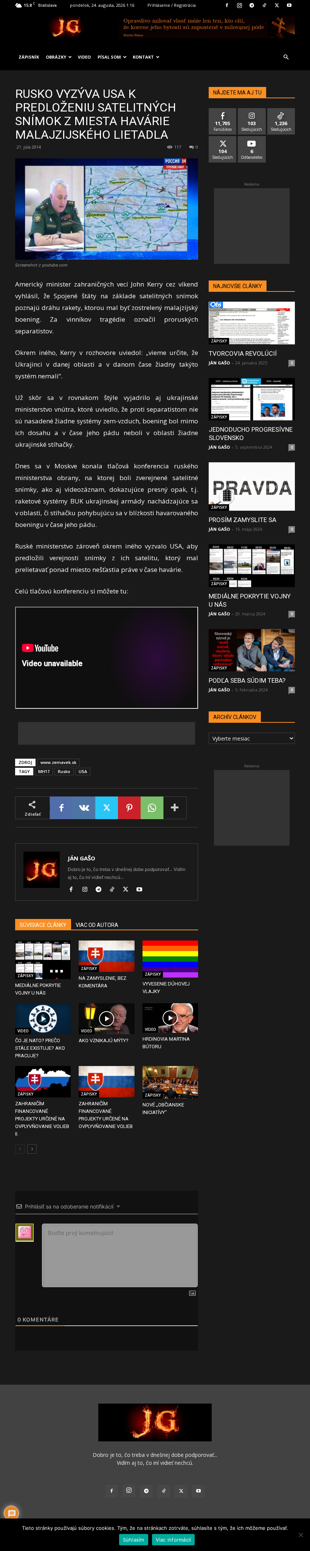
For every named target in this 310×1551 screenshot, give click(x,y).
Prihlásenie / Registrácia (171, 5)
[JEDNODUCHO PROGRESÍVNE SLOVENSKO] (252, 399)
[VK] (84, 807)
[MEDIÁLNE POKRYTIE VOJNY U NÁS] (43, 960)
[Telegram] (251, 5)
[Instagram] (239, 5)
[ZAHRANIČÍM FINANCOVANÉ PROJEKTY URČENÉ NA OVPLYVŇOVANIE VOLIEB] (106, 1081)
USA (83, 771)
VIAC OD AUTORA (97, 925)
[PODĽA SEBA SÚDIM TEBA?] (252, 650)
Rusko (64, 771)
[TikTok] (264, 5)
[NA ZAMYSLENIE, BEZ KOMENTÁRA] (106, 956)
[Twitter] (276, 5)
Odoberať (252, 139)
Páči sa (222, 111)
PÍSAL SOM (109, 57)
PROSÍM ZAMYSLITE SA (242, 520)
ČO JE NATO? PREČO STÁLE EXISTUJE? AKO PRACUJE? (40, 1048)
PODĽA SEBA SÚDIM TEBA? (247, 680)
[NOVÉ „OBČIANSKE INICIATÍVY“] (170, 1082)
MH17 (44, 771)
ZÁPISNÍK (29, 57)
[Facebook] (226, 5)
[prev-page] (20, 1149)
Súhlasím (133, 1540)
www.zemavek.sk (58, 762)
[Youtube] (289, 5)
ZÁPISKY (25, 975)
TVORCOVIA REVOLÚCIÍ (243, 353)
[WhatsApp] (152, 807)
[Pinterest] (129, 807)
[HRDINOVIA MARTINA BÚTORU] (170, 1018)
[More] (175, 807)
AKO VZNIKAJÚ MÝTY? (104, 1040)
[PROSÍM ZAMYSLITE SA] (252, 486)
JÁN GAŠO (81, 858)
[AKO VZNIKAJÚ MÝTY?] (106, 1019)
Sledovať (252, 111)
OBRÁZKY (56, 57)
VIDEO (84, 57)
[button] (286, 57)
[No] (300, 1535)
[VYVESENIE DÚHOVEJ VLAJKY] (170, 959)
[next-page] (32, 1149)
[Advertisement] (106, 733)
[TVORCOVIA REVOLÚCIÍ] (252, 323)
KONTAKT (143, 57)
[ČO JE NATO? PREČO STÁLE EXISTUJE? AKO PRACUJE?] (43, 1019)
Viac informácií (173, 1540)
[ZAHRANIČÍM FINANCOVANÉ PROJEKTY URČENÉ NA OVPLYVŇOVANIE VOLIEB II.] (43, 1081)
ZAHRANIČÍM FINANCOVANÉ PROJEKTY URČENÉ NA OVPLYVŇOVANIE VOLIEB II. (42, 1119)
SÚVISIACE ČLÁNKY (43, 925)
